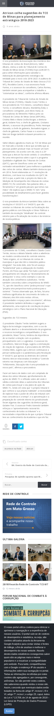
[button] (12, 705)
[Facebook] (15, 426)
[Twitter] (21, 426)
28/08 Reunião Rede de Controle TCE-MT (25, 584)
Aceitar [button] (9, 711)
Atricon (30, 448)
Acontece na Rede (13, 448)
